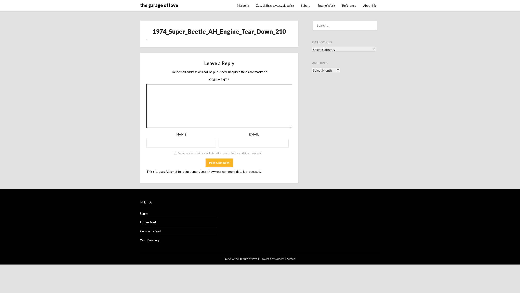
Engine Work (326, 5)
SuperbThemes (285, 258)
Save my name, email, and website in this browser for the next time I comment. (220, 153)
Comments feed (150, 231)
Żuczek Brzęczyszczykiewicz (275, 5)
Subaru (305, 5)
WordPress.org (149, 240)
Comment (219, 79)
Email (254, 134)
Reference (349, 5)
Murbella (243, 5)
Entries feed (148, 222)
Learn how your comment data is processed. (230, 171)
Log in (144, 213)
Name (181, 134)
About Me (370, 5)
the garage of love (159, 5)
